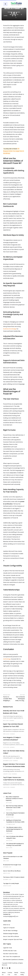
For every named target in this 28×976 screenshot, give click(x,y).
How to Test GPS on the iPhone (12, 871)
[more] (16, 17)
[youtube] (9, 968)
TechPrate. (15, 963)
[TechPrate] (14, 4)
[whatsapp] (21, 14)
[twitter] (14, 14)
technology (6, 659)
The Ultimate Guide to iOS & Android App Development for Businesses (14, 829)
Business (12, 720)
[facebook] (10, 14)
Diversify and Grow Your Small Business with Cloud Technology (13, 713)
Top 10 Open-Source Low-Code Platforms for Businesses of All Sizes (14, 779)
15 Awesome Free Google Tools (12, 865)
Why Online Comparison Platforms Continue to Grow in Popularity (14, 798)
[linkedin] (17, 14)
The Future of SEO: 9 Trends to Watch (13, 877)
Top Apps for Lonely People (11, 883)
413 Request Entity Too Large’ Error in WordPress (13, 151)
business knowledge (9, 329)
